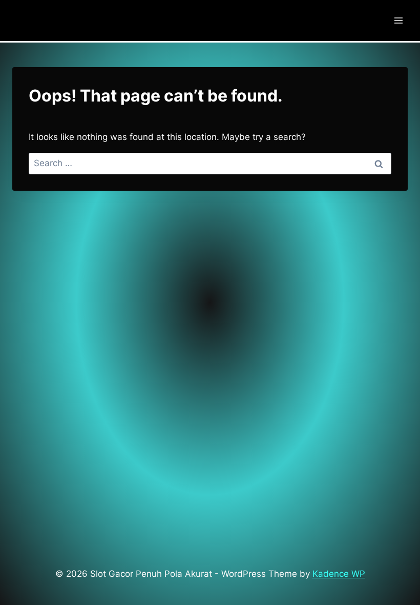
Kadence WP (338, 574)
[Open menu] (398, 20)
